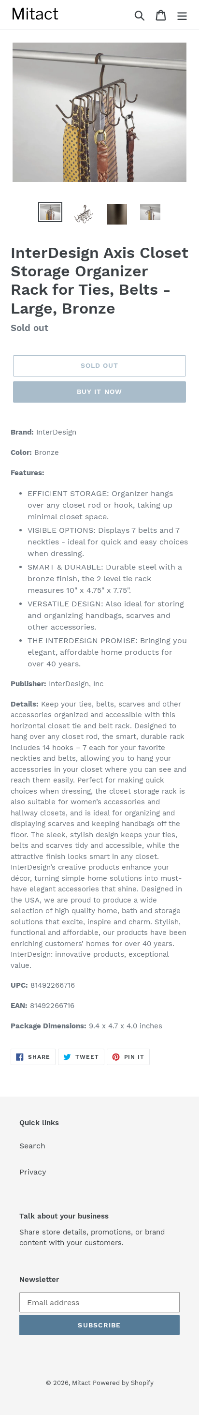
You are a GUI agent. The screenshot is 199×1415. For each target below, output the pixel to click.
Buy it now (99, 391)
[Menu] (182, 15)
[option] (50, 213)
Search (32, 1145)
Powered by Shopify (123, 1382)
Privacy (32, 1171)
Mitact (81, 1382)
